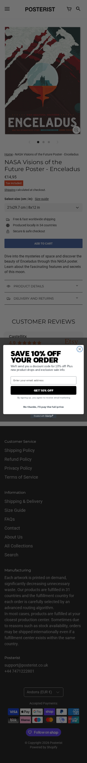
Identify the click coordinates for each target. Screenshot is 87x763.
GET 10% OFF (43, 390)
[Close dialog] (80, 349)
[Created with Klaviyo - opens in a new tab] (43, 416)
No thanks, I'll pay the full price (43, 406)
